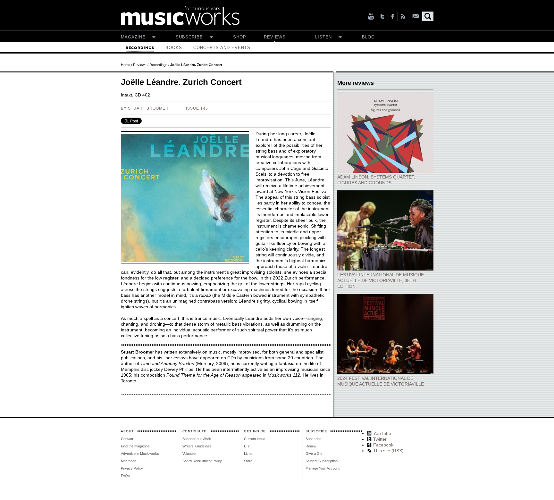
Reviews (275, 37)
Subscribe (189, 37)
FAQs (125, 476)
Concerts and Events (221, 47)
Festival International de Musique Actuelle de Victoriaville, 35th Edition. (380, 280)
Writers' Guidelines (197, 446)
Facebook (392, 16)
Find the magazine (135, 446)
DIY (247, 446)
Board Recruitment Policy (202, 461)
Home (125, 65)
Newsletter (415, 16)
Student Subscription (322, 461)
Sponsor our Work (196, 439)
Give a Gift (314, 453)
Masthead (128, 461)
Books (173, 47)
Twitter (382, 16)
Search (427, 16)
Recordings (140, 48)
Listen (323, 37)
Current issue (254, 439)
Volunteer (189, 453)
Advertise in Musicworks (140, 453)
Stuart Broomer (148, 108)
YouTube (371, 16)
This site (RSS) (403, 16)
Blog (368, 37)
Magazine (133, 37)
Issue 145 (197, 108)
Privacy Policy (132, 468)
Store (248, 461)
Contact (127, 439)
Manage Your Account (323, 468)
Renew (311, 446)
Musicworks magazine (180, 15)
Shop (239, 37)
